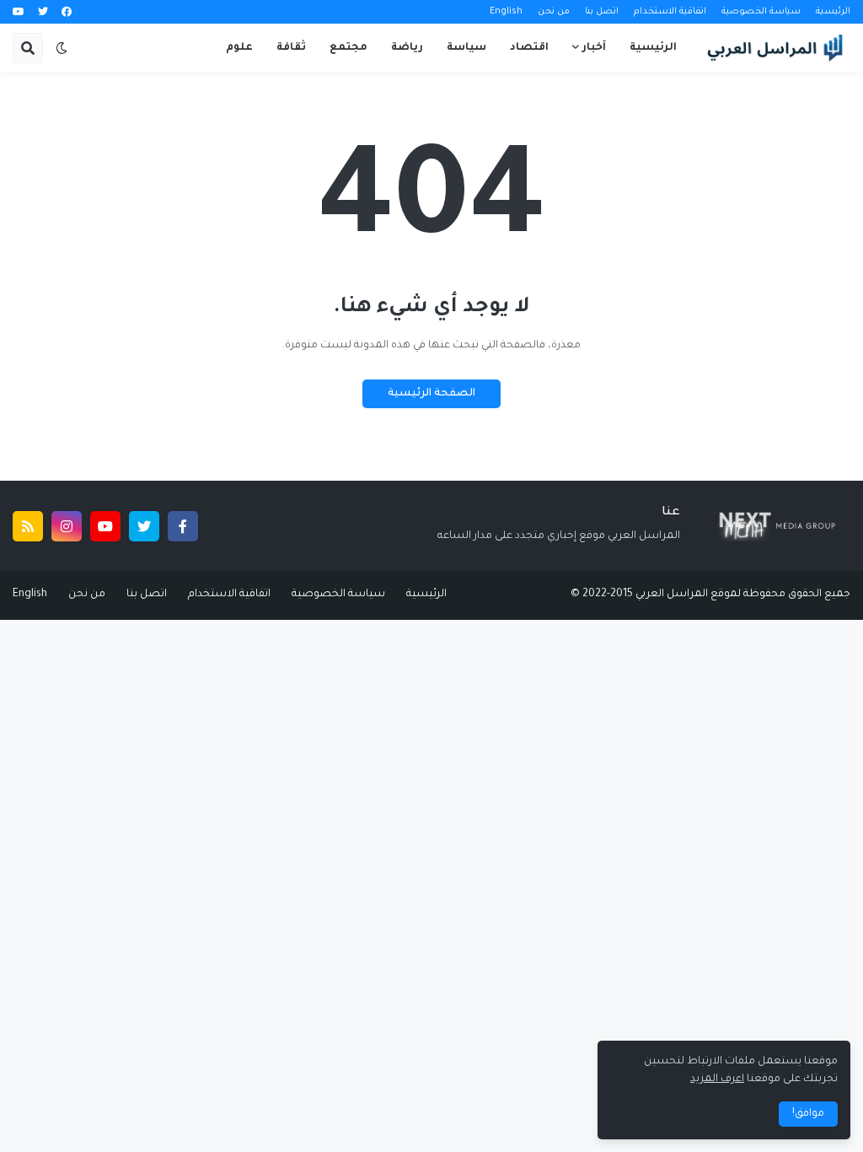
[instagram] (66, 526)
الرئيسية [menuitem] (653, 48)
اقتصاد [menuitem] (529, 48)
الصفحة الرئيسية (431, 394)
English (506, 12)
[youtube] (18, 12)
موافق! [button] (808, 1114)
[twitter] (43, 12)
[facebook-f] (183, 526)
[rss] (28, 526)
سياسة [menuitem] (466, 48)
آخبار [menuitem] (594, 48)
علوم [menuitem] (239, 48)
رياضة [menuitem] (407, 48)
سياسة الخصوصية (761, 12)
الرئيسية (833, 12)
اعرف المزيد (717, 1079)
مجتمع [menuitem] (348, 48)
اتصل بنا (602, 12)
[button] (61, 48)
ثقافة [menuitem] (291, 48)
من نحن (554, 12)
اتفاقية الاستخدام (670, 12)
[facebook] (67, 12)
